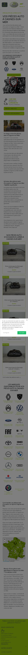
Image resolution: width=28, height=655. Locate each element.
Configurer (6, 333)
